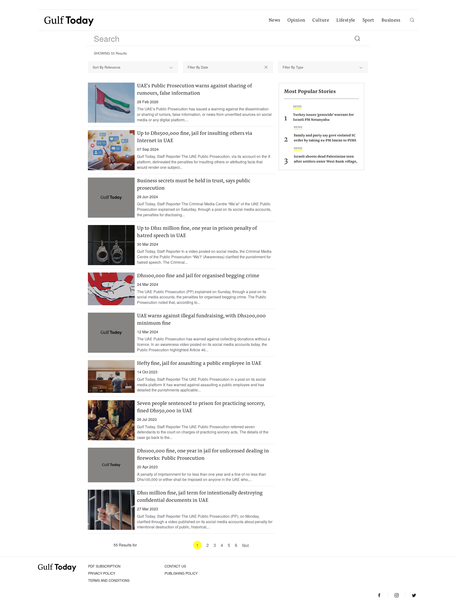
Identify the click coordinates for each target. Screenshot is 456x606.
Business (390, 20)
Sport (368, 20)
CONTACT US (175, 566)
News (274, 20)
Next (245, 545)
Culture (320, 20)
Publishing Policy (181, 573)
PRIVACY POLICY (101, 573)
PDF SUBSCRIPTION (104, 566)
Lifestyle (345, 20)
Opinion (296, 20)
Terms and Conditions (108, 580)
